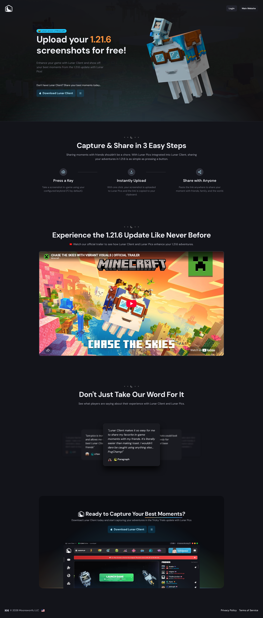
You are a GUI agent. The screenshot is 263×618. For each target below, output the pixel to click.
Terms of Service (248, 610)
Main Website (249, 8)
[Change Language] (43, 610)
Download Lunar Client (58, 93)
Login (232, 8)
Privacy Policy (229, 610)
